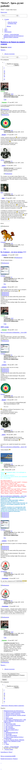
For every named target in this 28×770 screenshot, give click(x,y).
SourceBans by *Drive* (6, 752)
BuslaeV (3, 129)
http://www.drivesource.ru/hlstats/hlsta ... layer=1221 (14, 496)
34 (11, 572)
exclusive (3, 275)
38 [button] (4, 76)
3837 (12, 94)
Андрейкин (4, 571)
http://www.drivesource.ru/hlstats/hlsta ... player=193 (14, 447)
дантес (2, 160)
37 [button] (4, 75)
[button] (4, 62)
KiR (2, 462)
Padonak (3, 91)
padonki (10, 47)
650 (12, 464)
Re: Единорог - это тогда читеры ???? (13, 252)
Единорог (3, 242)
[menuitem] (12, 22)
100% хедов (5, 327)
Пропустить (4, 12)
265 (12, 243)
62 (11, 277)
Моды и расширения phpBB (8, 756)
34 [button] (4, 71)
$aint (2, 192)
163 (12, 194)
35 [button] (4, 72)
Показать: (4, 673)
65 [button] (4, 79)
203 (12, 130)
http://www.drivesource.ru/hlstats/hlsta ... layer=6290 (14, 332)
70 (11, 161)
